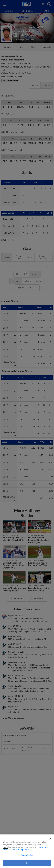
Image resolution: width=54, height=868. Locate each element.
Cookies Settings (27, 855)
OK (27, 863)
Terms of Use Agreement (20, 850)
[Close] (50, 838)
